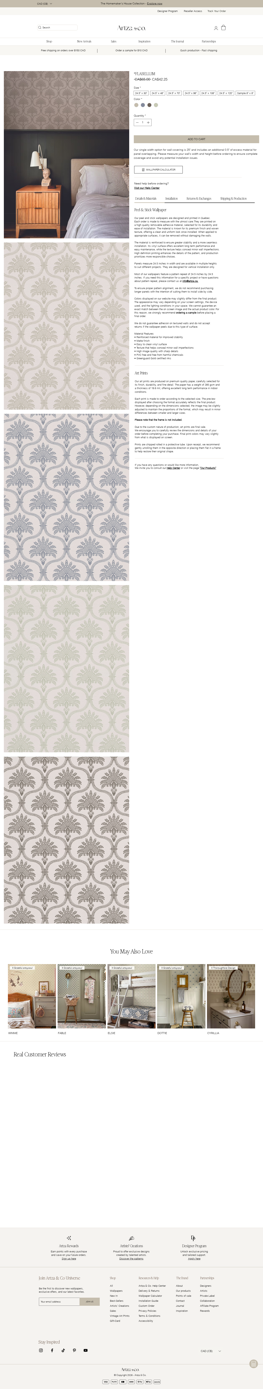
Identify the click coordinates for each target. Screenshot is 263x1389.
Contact (180, 1300)
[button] (44, 3)
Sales (113, 1310)
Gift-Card (115, 1320)
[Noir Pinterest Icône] (74, 1350)
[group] (131, 999)
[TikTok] (63, 1350)
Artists (203, 1290)
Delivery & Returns (149, 1290)
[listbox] (44, 3)
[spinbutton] (142, 122)
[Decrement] (136, 122)
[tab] (149, 198)
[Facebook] (52, 1350)
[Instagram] (41, 1350)
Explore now (154, 3)
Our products (183, 1290)
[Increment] (148, 122)
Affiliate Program (209, 1305)
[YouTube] (85, 1350)
